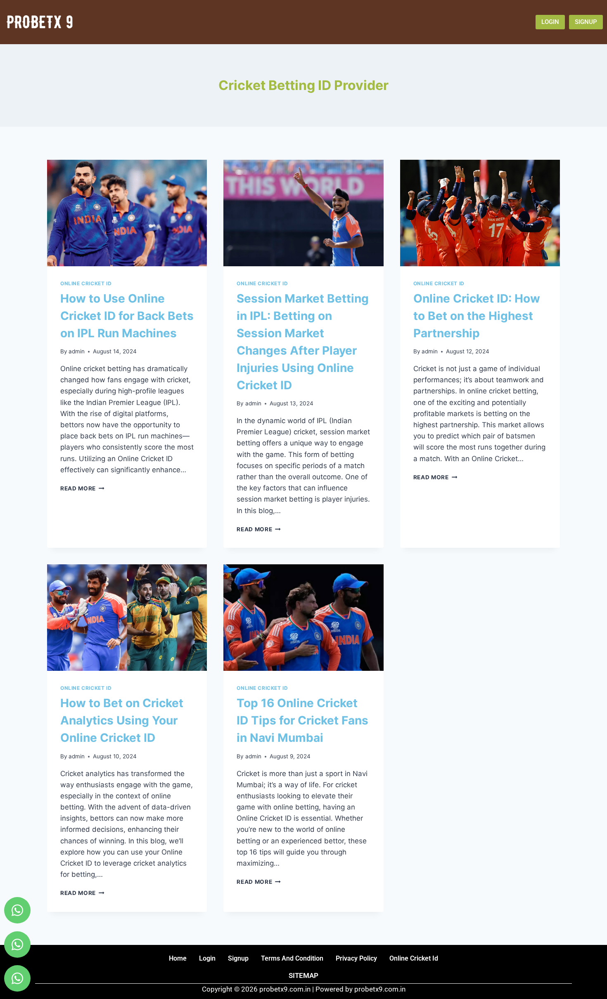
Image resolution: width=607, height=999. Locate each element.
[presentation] (127, 213)
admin (77, 351)
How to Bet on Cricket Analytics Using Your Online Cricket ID (121, 720)
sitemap (303, 975)
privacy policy (356, 958)
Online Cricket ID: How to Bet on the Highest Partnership (476, 315)
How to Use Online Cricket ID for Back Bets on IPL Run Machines (127, 315)
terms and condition (292, 958)
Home (178, 958)
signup (238, 958)
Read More (82, 488)
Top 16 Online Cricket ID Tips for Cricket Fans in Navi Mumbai (302, 720)
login (207, 958)
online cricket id (413, 958)
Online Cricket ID (85, 283)
